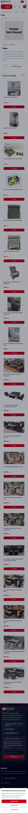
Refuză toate (14, 805)
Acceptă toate (14, 801)
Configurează (14, 809)
